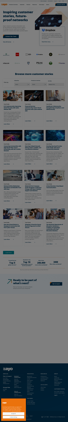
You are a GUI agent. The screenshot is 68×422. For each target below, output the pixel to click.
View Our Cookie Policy (16, 410)
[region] (13, 409)
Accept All (13, 413)
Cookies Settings (13, 417)
